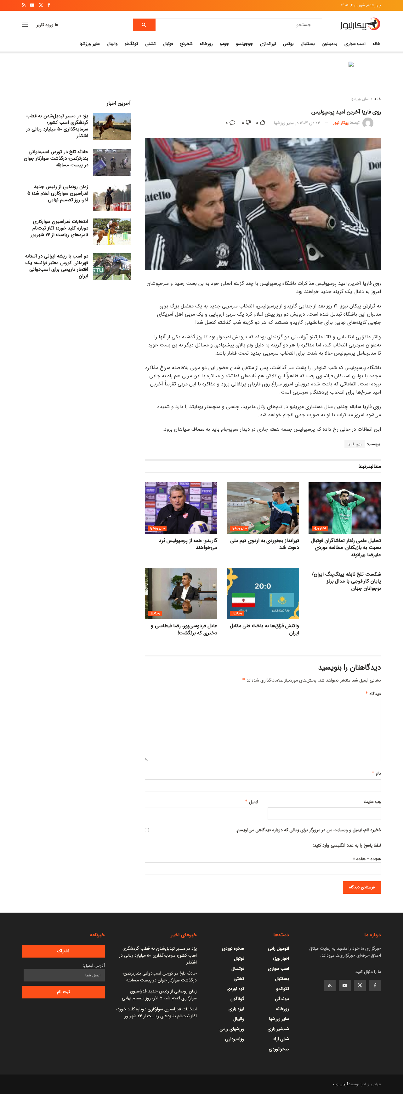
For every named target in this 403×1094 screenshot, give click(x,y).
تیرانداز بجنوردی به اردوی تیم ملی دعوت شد (264, 544)
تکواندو (282, 988)
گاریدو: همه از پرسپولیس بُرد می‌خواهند (188, 544)
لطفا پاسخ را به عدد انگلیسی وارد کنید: (347, 845)
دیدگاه (373, 693)
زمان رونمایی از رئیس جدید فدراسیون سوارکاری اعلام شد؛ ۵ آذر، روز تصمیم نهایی (57, 193)
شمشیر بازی (278, 1028)
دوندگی (282, 998)
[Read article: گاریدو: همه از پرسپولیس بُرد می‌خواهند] (181, 508)
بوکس (288, 43)
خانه (376, 43)
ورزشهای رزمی (231, 1028)
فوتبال (168, 43)
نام (376, 773)
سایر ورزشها (89, 43)
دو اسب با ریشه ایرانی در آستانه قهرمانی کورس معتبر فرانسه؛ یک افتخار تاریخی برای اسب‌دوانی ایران (56, 266)
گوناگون (237, 998)
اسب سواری (355, 43)
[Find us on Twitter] (360, 985)
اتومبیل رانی (278, 948)
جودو (224, 43)
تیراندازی (268, 43)
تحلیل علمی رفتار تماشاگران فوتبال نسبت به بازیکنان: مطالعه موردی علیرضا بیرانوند (346, 548)
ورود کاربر (46, 24)
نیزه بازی (236, 1008)
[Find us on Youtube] (345, 985)
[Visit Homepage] (360, 24)
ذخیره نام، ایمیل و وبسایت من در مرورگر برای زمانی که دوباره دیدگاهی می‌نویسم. (308, 829)
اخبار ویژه (320, 528)
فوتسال (237, 968)
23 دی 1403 (310, 123)
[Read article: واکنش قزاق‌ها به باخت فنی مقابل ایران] (263, 593)
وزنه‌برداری (234, 1039)
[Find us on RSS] (330, 985)
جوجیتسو (244, 43)
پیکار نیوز (341, 123)
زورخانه (206, 43)
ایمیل (251, 801)
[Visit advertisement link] (201, 80)
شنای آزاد (281, 1039)
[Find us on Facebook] (375, 985)
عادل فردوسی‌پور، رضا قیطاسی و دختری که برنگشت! (184, 629)
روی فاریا (355, 444)
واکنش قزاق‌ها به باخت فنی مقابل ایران (264, 629)
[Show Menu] (25, 25)
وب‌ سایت (372, 801)
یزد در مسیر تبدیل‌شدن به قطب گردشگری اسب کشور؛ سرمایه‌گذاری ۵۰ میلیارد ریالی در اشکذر (57, 126)
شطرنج (186, 43)
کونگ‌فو (131, 43)
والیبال (112, 43)
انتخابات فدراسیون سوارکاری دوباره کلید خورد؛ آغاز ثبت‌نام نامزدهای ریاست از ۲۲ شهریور (59, 228)
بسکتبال (308, 43)
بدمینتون (330, 43)
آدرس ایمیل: (94, 965)
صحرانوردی (279, 1049)
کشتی (150, 43)
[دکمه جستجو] (144, 25)
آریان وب (340, 1084)
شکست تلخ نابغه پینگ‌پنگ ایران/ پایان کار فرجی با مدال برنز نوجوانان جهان (346, 581)
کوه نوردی (235, 988)
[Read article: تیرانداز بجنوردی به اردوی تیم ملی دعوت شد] (263, 508)
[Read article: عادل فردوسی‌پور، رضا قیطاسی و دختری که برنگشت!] (181, 593)
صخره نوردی (233, 948)
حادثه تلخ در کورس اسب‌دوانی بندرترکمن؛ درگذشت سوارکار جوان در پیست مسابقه (56, 158)
